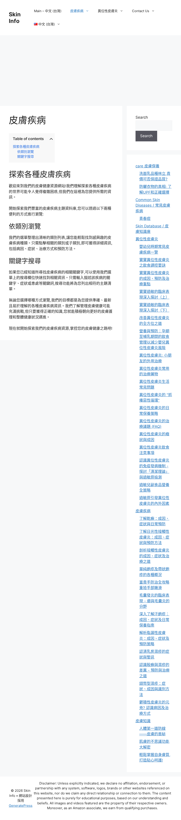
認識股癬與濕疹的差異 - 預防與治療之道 (154, 670)
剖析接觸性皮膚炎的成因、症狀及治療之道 (154, 556)
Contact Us (140, 11)
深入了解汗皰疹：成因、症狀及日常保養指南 (154, 619)
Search (142, 117)
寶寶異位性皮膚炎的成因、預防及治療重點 (154, 278)
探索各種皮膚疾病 (26, 147)
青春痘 (145, 218)
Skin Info (15, 17)
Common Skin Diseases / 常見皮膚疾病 (153, 205)
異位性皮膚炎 (108, 11)
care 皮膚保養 (147, 166)
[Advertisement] (90, 68)
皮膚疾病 (76, 11)
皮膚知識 (143, 721)
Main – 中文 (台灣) (47, 11)
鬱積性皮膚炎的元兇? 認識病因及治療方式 (154, 708)
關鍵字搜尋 (25, 157)
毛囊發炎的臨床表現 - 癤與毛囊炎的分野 (154, 601)
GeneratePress (20, 805)
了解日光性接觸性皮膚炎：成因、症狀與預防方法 (154, 537)
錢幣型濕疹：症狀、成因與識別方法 (154, 689)
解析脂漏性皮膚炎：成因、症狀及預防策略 (154, 638)
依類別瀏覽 (25, 152)
